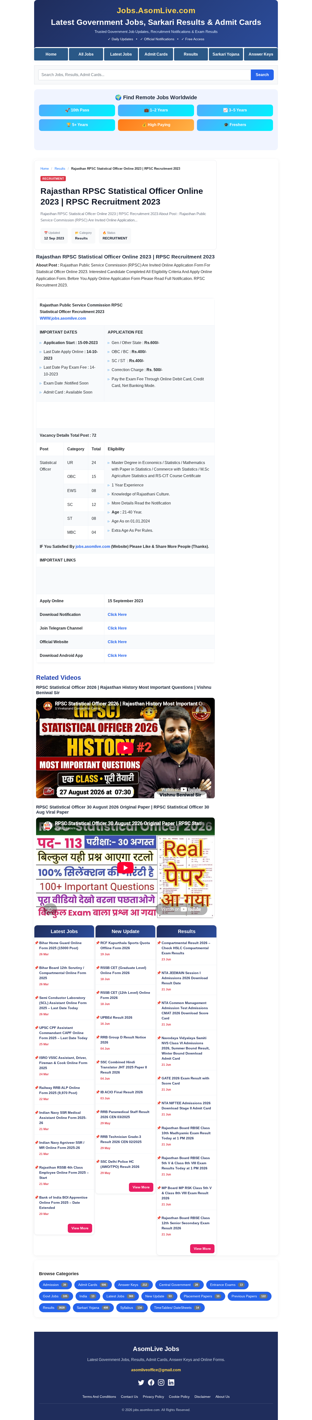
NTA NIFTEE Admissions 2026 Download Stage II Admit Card (186, 1105)
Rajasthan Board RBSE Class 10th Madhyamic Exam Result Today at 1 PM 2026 (186, 1133)
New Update (158, 1296)
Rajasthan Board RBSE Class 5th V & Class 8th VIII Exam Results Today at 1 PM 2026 (186, 1163)
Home (51, 54)
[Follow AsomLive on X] (141, 1382)
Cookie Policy (179, 1397)
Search (262, 75)
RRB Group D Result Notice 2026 (123, 1039)
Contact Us (129, 1397)
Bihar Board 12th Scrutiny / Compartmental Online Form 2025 (62, 973)
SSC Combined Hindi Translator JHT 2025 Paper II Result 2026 (123, 1067)
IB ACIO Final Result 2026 (121, 1092)
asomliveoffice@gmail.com (156, 1370)
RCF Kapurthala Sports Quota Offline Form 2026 (125, 945)
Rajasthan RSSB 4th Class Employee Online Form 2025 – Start (64, 1172)
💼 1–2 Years (156, 110)
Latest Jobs (121, 54)
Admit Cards (156, 54)
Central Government (178, 1285)
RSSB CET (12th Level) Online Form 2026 (125, 995)
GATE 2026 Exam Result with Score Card (185, 1080)
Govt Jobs (55, 1296)
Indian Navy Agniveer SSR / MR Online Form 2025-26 (61, 1145)
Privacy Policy (153, 1397)
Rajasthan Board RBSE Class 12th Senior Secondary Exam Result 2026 (186, 1223)
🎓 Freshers (235, 125)
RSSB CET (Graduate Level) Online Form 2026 (123, 970)
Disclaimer (203, 1397)
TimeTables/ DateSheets (176, 1308)
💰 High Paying (156, 125)
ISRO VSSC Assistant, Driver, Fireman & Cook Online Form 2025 (63, 1063)
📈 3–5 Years (235, 110)
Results (191, 54)
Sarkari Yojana (226, 54)
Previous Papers (249, 1296)
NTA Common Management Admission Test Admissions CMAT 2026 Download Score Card (185, 1010)
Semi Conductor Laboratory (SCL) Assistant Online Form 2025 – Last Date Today (63, 1003)
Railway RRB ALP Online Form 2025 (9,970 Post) (59, 1090)
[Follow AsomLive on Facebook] (151, 1382)
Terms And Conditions (99, 1397)
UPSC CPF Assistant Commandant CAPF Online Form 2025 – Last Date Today (63, 1033)
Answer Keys (261, 54)
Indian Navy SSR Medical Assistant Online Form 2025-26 (63, 1118)
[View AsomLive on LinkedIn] (171, 1382)
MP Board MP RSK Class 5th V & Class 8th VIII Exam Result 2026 (187, 1193)
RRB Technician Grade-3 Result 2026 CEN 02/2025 (121, 1139)
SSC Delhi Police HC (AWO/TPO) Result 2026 (119, 1164)
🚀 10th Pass (77, 110)
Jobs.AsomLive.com (156, 10)
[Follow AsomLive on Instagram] (161, 1382)
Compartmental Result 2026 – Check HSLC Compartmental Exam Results (186, 948)
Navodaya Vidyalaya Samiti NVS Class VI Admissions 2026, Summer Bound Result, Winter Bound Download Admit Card (186, 1048)
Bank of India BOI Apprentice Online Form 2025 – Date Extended (63, 1202)
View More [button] (79, 1228)
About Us (222, 1397)
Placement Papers (201, 1296)
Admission (54, 1285)
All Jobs (86, 54)
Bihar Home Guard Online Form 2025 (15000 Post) (60, 945)
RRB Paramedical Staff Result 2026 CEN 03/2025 (124, 1114)
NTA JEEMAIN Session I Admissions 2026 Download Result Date (185, 978)
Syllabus (131, 1308)
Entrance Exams (226, 1285)
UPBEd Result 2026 (116, 1017)
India (86, 1296)
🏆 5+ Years (77, 125)
